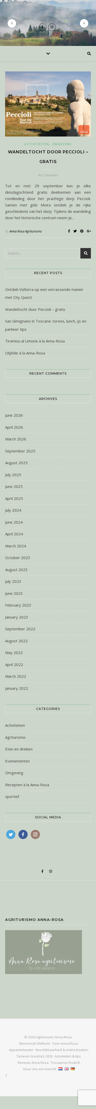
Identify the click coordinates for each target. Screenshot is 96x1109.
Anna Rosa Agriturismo (25, 231)
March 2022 (15, 676)
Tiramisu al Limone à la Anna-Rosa (35, 340)
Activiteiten (36, 144)
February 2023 (18, 605)
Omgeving (62, 144)
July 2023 (13, 581)
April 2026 (14, 427)
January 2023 (16, 617)
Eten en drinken (19, 748)
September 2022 (20, 628)
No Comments (48, 175)
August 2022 (16, 640)
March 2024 (15, 545)
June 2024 (14, 522)
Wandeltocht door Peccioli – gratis (35, 309)
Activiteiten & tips (68, 1056)
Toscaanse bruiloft (65, 1062)
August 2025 (16, 462)
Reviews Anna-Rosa (33, 1062)
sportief (12, 796)
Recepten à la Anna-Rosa (27, 784)
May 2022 (14, 652)
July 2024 (13, 510)
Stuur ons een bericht (39, 1069)
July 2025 (13, 474)
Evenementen (17, 760)
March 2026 (15, 438)
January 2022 (16, 688)
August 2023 (16, 569)
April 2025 (14, 498)
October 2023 (17, 557)
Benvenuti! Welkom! (34, 1043)
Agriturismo (15, 737)
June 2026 (14, 415)
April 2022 (14, 664)
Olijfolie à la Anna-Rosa (25, 352)
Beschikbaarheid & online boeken (62, 1050)
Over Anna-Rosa (65, 1043)
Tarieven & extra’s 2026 (34, 1056)
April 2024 (14, 533)
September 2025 (20, 450)
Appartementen (21, 1050)
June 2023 (14, 593)
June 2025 (14, 486)
